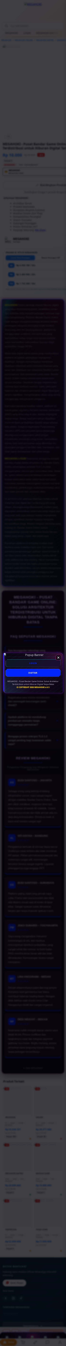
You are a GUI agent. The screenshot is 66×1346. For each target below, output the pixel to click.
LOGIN (33, 663)
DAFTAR (32, 672)
